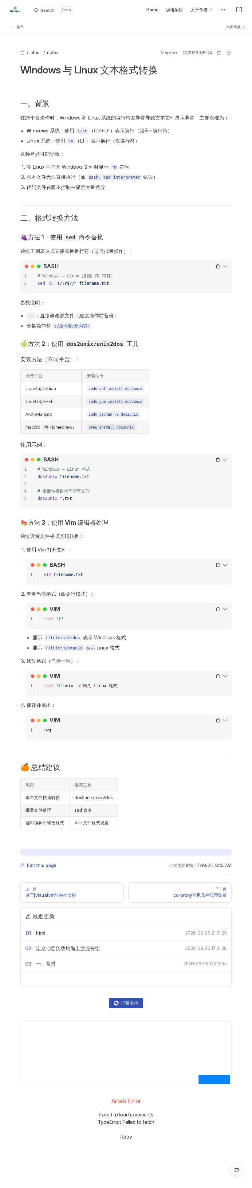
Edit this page (42, 865)
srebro (172, 52)
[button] (236, 1170)
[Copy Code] (218, 266)
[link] (22, 52)
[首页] (22, 53)
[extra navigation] (223, 10)
